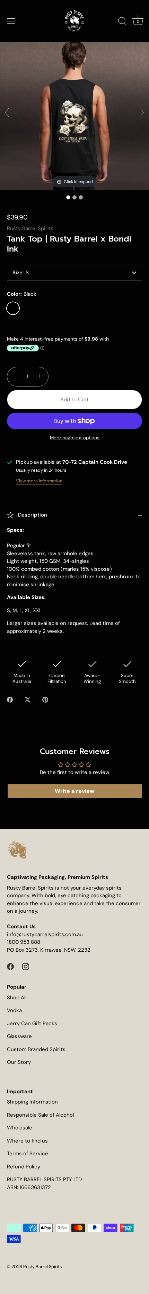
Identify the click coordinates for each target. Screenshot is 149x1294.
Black (13, 308)
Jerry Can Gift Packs (32, 1023)
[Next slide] (142, 112)
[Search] (122, 22)
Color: (21, 294)
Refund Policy (23, 1166)
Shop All (16, 997)
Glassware (19, 1036)
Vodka (14, 1010)
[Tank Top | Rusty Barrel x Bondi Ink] (68, 197)
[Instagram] (25, 965)
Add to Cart (74, 399)
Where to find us (27, 1140)
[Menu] (11, 21)
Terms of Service (27, 1153)
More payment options (74, 438)
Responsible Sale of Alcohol (40, 1114)
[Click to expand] (74, 115)
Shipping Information (32, 1101)
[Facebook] (10, 965)
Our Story (19, 1062)
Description (32, 514)
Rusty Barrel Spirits (30, 228)
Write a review (74, 791)
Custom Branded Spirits (36, 1049)
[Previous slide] (7, 112)
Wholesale (19, 1127)
